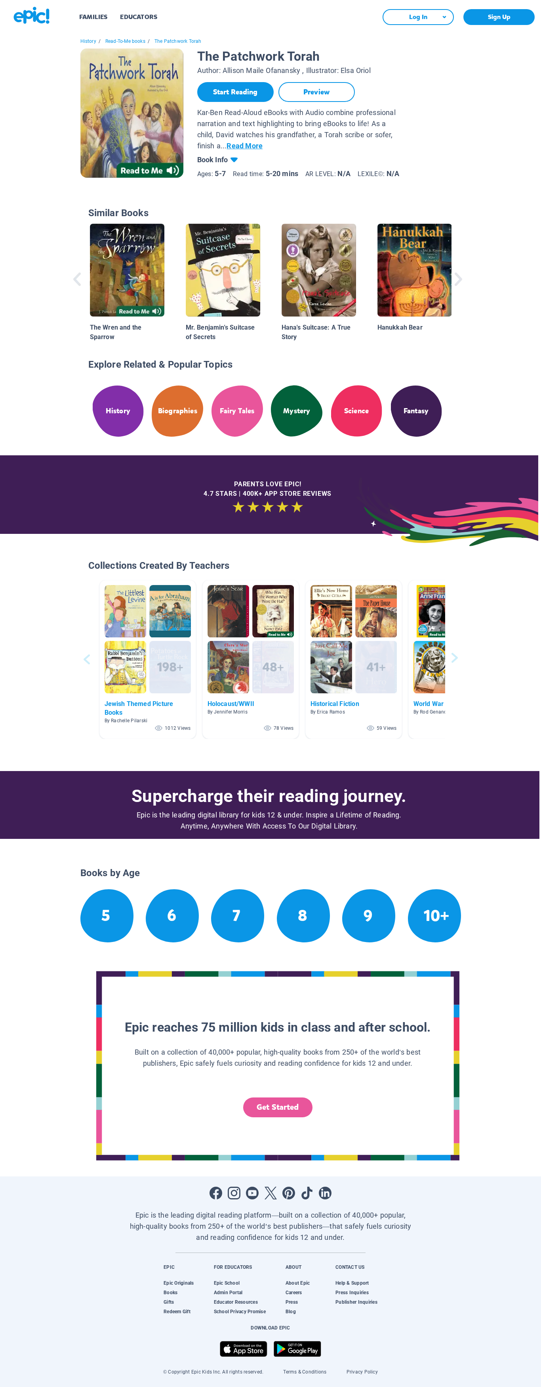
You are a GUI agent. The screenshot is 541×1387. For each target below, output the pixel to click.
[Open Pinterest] (288, 1193)
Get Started (278, 1107)
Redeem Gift (177, 1311)
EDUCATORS (138, 17)
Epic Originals (179, 1283)
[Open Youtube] (252, 1193)
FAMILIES (93, 17)
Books (170, 1292)
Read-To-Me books (125, 41)
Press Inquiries (352, 1292)
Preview (316, 92)
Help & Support (352, 1283)
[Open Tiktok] (307, 1193)
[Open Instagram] (234, 1193)
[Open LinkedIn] (325, 1193)
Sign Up (499, 17)
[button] (147, 659)
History (88, 41)
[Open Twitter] (270, 1193)
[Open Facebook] (216, 1193)
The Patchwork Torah (177, 41)
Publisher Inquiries (356, 1302)
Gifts (169, 1302)
